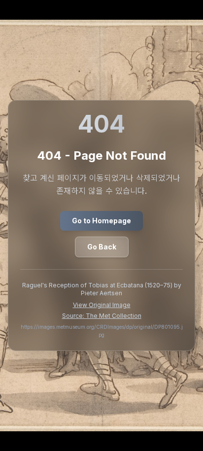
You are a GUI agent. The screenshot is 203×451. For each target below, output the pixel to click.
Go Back (101, 247)
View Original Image (102, 305)
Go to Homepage (101, 220)
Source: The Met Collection (101, 315)
